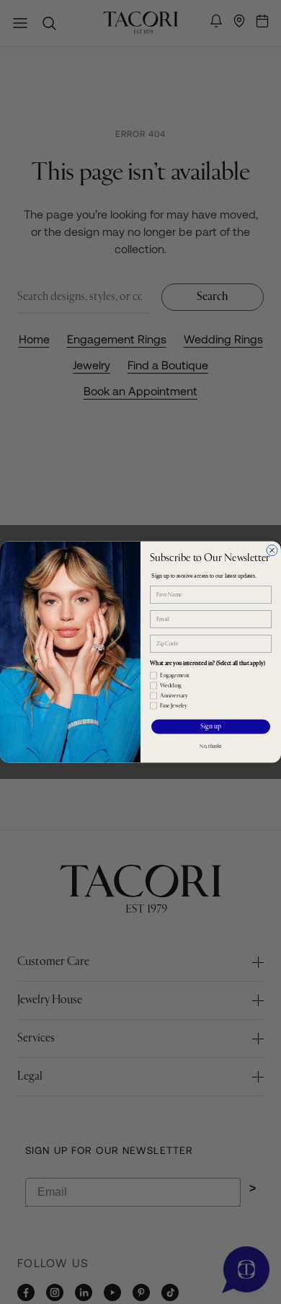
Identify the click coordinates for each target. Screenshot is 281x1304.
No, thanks (211, 746)
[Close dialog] (272, 550)
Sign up (210, 727)
